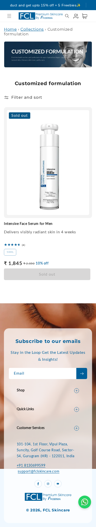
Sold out (47, 274)
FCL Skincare (56, 510)
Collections (32, 29)
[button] (9, 16)
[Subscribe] (81, 373)
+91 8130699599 (31, 465)
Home (10, 29)
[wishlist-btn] (74, 114)
